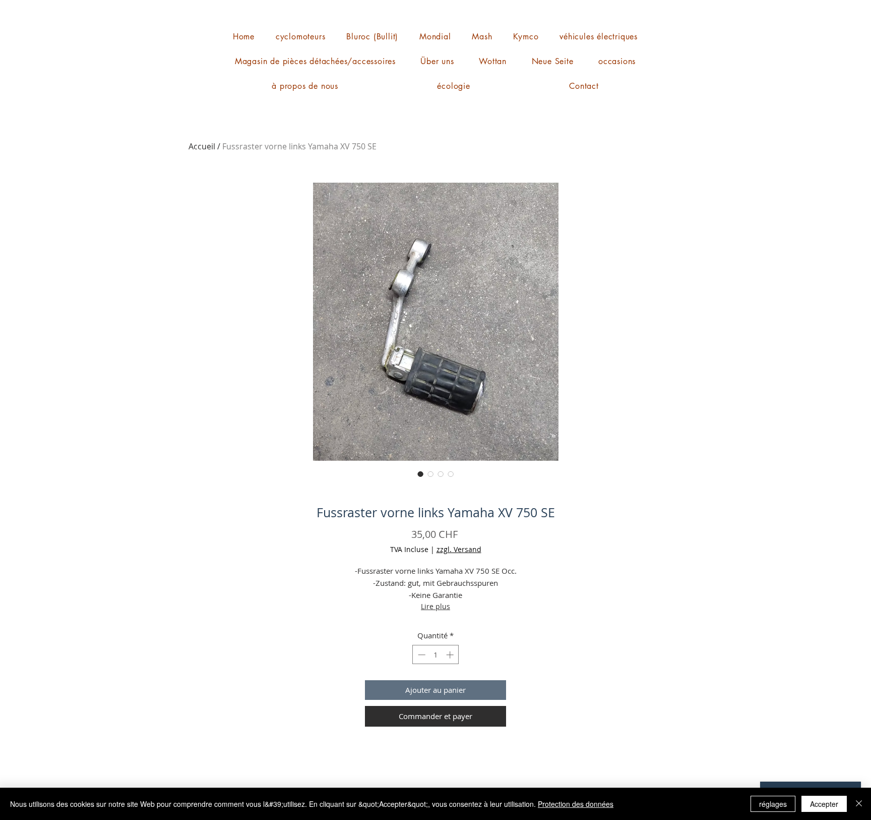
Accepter (824, 804)
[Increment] (451, 654)
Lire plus (435, 606)
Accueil (202, 146)
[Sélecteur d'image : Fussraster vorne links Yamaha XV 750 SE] (420, 474)
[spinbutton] (435, 654)
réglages (773, 804)
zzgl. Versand (459, 549)
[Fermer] (859, 804)
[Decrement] (420, 654)
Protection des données (575, 804)
